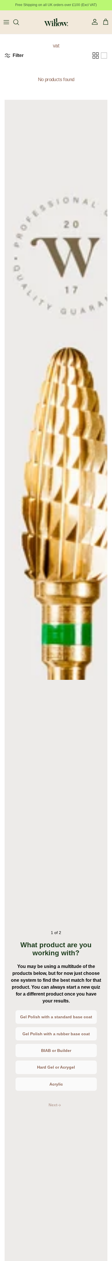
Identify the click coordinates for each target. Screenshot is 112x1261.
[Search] (19, 22)
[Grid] (95, 55)
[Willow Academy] (56, 22)
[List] (104, 55)
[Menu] (6, 22)
